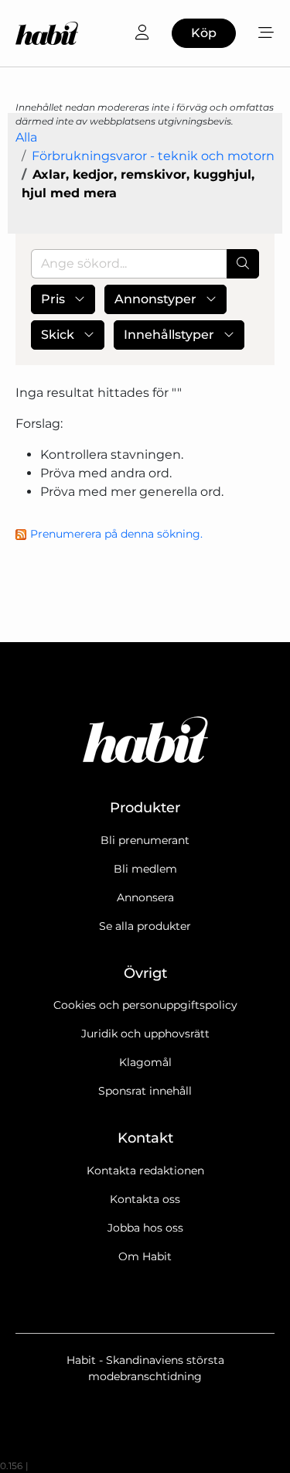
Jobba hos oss (145, 1228)
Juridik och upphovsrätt (145, 1034)
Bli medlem (145, 869)
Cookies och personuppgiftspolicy (145, 1005)
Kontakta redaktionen (145, 1170)
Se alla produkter (145, 926)
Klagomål (145, 1062)
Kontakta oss (145, 1199)
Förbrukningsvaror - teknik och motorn (153, 156)
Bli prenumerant (145, 840)
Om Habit (145, 1256)
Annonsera (145, 897)
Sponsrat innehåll (145, 1091)
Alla (26, 137)
